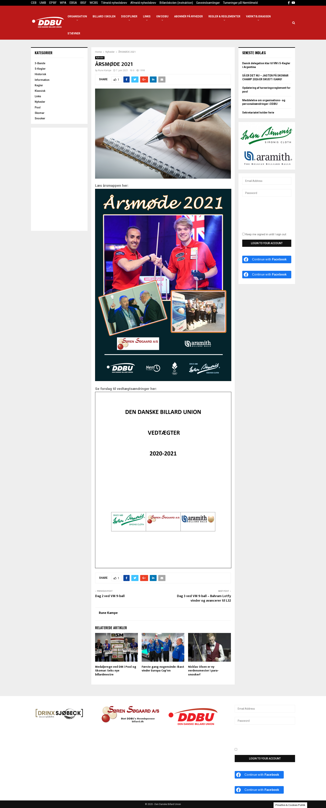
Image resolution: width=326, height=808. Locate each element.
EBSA (73, 3)
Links (147, 16)
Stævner (74, 33)
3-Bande (40, 63)
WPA (63, 3)
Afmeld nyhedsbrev (143, 3)
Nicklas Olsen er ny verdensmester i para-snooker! (203, 670)
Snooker (40, 118)
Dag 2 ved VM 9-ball (110, 596)
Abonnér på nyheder (188, 16)
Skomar (40, 112)
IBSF (83, 3)
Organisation (77, 16)
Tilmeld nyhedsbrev (114, 3)
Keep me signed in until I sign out (265, 234)
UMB (43, 3)
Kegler (39, 85)
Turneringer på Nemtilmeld (240, 3)
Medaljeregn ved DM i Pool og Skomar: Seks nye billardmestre (115, 670)
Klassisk (40, 90)
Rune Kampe (104, 70)
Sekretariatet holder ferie (258, 112)
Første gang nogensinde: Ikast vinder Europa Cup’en (163, 668)
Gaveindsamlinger (208, 3)
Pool (38, 107)
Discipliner (129, 16)
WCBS (94, 3)
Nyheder (100, 58)
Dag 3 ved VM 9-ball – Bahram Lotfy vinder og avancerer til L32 (204, 598)
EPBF (53, 3)
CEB (33, 3)
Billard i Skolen (104, 16)
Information (42, 79)
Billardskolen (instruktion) (176, 3)
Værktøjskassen (258, 16)
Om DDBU (162, 16)
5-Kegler (40, 68)
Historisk (40, 74)
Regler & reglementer (224, 16)
